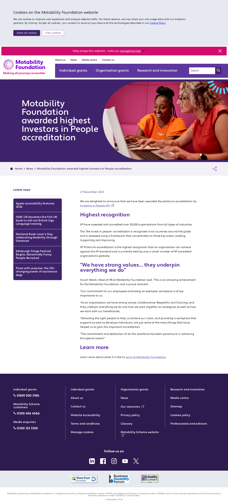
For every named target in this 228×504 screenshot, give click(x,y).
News (73, 60)
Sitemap (176, 406)
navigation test (130, 51)
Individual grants (73, 70)
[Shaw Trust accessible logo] (83, 479)
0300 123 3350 (27, 428)
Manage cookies (82, 432)
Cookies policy (180, 415)
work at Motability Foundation (146, 357)
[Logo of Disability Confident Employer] (149, 479)
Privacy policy (130, 415)
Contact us (108, 60)
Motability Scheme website (140, 432)
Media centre (89, 60)
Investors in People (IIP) (95, 205)
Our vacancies (131, 407)
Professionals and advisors (188, 424)
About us (60, 60)
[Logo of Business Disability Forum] (119, 479)
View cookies (53, 33)
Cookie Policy (157, 23)
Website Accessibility (85, 415)
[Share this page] (214, 168)
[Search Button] (218, 70)
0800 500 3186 (28, 395)
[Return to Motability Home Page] (24, 67)
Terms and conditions (85, 424)
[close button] (220, 51)
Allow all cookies (27, 33)
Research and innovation (157, 70)
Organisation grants (112, 70)
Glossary (127, 424)
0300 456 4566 (28, 413)
